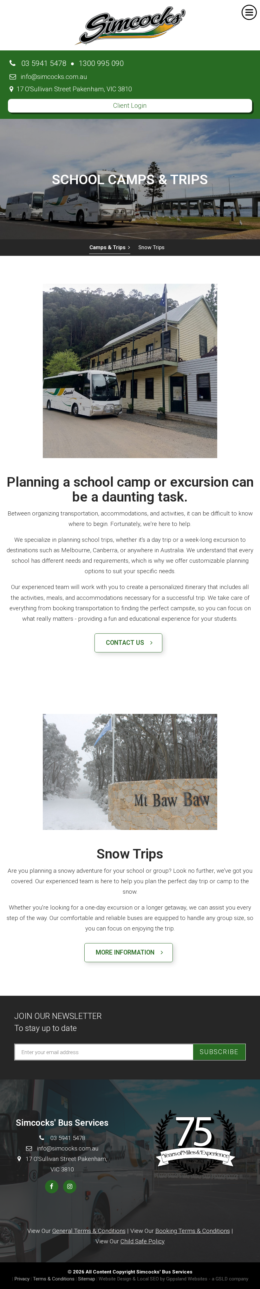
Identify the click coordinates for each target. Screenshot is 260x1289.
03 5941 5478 (41, 63)
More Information (128, 952)
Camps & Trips (108, 247)
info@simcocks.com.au (51, 77)
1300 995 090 (101, 63)
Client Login (130, 105)
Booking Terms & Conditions (192, 1230)
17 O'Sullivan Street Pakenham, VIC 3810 (72, 89)
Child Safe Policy (142, 1241)
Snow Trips (151, 247)
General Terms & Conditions (89, 1230)
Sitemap (86, 1279)
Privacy (21, 1279)
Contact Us (128, 642)
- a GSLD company (228, 1279)
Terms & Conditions (54, 1279)
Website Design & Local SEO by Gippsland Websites (153, 1279)
